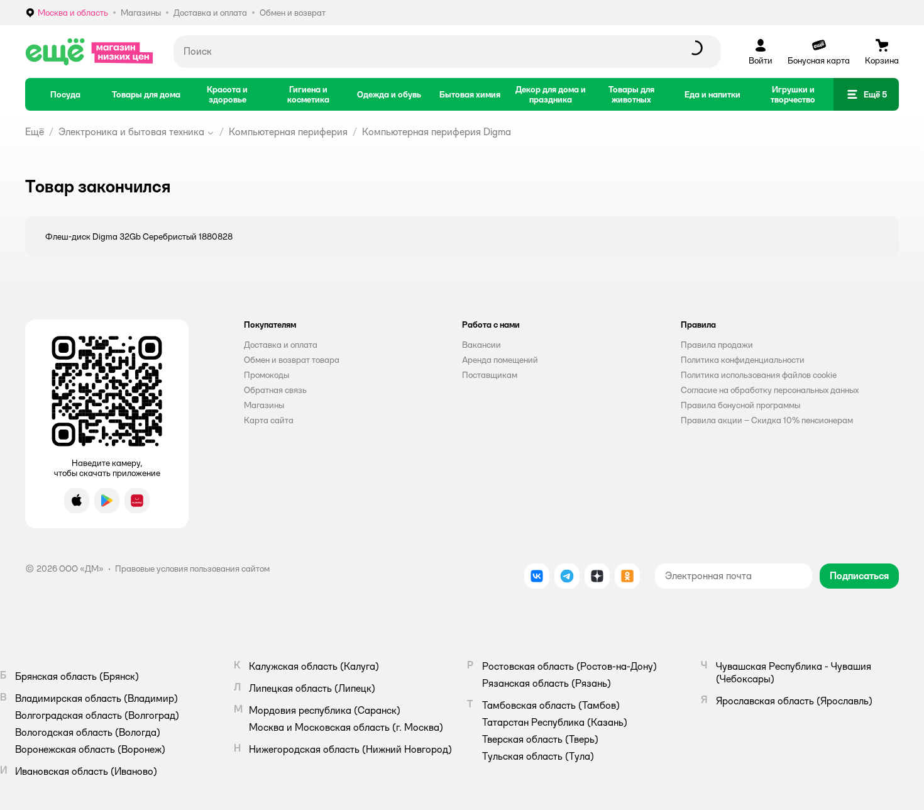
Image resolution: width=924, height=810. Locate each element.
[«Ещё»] (89, 51)
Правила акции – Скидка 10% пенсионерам (767, 420)
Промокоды (266, 375)
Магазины (264, 405)
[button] (866, 94)
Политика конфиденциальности (743, 360)
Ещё (34, 132)
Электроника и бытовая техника (131, 132)
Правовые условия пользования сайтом (192, 568)
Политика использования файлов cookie (759, 375)
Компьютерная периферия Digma (436, 132)
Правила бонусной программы (740, 405)
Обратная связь (275, 390)
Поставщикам (489, 375)
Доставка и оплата (280, 345)
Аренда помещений (500, 360)
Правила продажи (717, 345)
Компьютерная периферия (288, 132)
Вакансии (481, 345)
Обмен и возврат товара (291, 360)
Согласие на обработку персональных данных (770, 390)
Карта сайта (269, 420)
